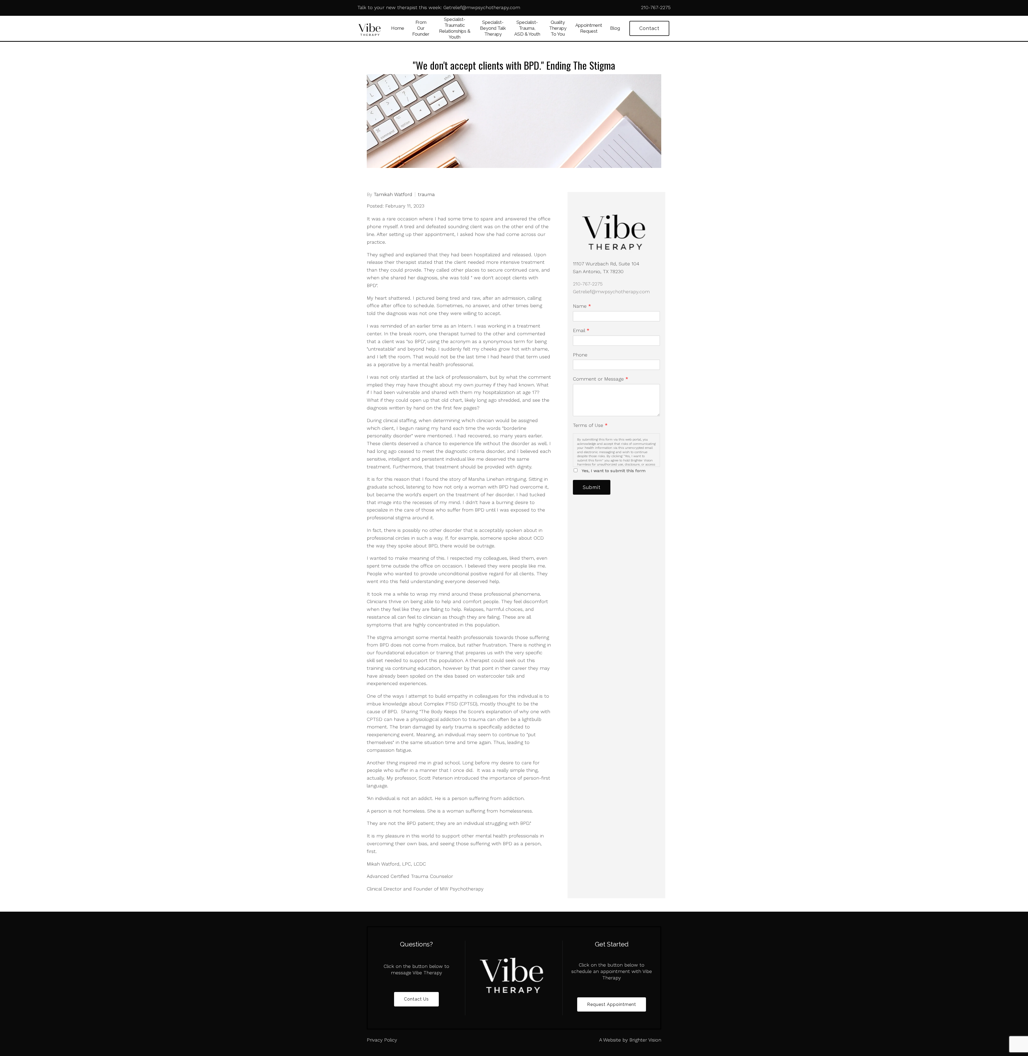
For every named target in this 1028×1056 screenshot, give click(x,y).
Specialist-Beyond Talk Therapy (493, 28)
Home (397, 28)
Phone (580, 355)
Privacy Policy (382, 1040)
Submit (591, 487)
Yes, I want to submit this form (613, 470)
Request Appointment (611, 1004)
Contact (649, 28)
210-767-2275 (588, 284)
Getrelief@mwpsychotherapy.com (611, 291)
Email (581, 330)
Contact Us (416, 999)
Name (582, 306)
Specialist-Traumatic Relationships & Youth (454, 28)
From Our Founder (420, 28)
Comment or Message (600, 379)
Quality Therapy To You (557, 28)
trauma (426, 194)
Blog (615, 28)
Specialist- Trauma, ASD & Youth (527, 28)
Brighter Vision (645, 1040)
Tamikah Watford (393, 194)
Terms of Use (590, 425)
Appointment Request (588, 28)
